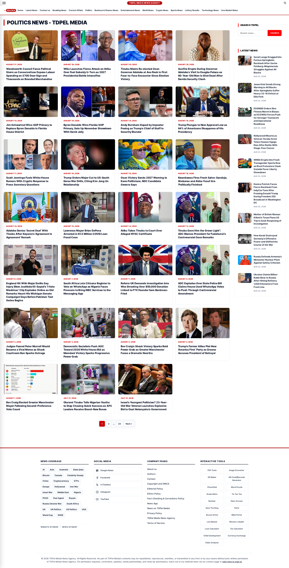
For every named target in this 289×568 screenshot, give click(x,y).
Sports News (177, 10)
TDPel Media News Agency (144, 3)
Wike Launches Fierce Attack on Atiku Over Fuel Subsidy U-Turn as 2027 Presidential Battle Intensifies (87, 72)
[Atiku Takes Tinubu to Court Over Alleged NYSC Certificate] (145, 207)
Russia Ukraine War (52, 503)
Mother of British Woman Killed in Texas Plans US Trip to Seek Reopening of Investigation (267, 219)
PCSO (45, 498)
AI (44, 469)
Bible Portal (237, 515)
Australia (63, 469)
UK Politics (56, 509)
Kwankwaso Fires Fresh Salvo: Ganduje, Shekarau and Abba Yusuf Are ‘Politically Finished (202, 181)
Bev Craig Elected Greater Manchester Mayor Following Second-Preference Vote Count (30, 406)
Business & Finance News (106, 10)
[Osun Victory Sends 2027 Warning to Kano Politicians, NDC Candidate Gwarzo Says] (145, 154)
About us (152, 469)
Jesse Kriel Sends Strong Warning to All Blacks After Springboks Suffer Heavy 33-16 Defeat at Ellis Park (267, 90)
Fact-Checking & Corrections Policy (165, 498)
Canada (58, 475)
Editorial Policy (155, 488)
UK (44, 509)
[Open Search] (285, 3)
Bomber (212, 501)
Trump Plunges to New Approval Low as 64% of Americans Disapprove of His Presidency (202, 128)
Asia (52, 469)
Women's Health (236, 522)
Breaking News (59, 10)
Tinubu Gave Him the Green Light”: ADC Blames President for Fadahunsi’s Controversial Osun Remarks (202, 234)
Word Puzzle (236, 487)
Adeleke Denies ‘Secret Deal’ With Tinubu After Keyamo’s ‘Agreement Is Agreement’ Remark (29, 234)
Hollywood (59, 486)
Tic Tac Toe (237, 494)
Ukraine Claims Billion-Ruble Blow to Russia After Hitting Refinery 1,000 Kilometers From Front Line (266, 280)
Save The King (212, 508)
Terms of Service (156, 523)
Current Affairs (76, 10)
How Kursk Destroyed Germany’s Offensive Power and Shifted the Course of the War (266, 240)
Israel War (47, 492)
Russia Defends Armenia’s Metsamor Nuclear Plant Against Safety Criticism (268, 259)
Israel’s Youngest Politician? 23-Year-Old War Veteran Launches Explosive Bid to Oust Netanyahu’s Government (144, 406)
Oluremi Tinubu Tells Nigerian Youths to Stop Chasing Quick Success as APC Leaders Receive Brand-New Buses (88, 406)
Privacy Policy (154, 513)
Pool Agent (58, 498)
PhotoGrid (212, 487)
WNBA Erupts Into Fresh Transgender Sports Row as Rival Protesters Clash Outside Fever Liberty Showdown (267, 166)
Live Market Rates (229, 10)
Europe (46, 486)
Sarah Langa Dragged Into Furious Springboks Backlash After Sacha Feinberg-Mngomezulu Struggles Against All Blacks (268, 65)
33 (119, 424)
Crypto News (162, 10)
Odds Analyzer (212, 542)
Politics (11, 10)
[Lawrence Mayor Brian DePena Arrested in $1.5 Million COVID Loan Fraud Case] (88, 207)
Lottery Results (192, 10)
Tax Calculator (236, 529)
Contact (151, 479)
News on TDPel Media (158, 508)
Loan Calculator (212, 529)
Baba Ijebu (78, 469)
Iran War (74, 486)
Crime (45, 481)
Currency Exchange (237, 536)
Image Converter (236, 470)
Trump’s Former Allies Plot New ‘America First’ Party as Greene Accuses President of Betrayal (197, 350)
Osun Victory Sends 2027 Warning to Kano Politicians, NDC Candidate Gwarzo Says (144, 181)
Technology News (210, 10)
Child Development (212, 536)
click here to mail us (232, 561)
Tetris (236, 508)
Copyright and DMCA (158, 483)
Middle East (63, 492)
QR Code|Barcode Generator (237, 478)
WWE (60, 515)
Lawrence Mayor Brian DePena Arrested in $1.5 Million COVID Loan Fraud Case (85, 234)
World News (148, 10)
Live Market (212, 522)
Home (20, 10)
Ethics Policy (154, 493)
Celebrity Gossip (75, 475)
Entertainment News (130, 10)
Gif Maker (212, 477)
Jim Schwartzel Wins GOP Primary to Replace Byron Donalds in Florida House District (29, 128)
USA (84, 509)
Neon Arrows (237, 501)
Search (274, 33)
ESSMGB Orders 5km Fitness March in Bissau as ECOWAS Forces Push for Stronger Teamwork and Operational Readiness (267, 116)
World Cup (48, 515)
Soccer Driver (212, 515)
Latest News (31, 10)
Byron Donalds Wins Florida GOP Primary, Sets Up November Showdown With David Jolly (87, 128)
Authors (151, 474)
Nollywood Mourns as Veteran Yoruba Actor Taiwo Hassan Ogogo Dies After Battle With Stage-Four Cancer (265, 141)
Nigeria (77, 492)
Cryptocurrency (61, 481)
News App (152, 503)
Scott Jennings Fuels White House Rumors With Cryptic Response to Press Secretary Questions (27, 181)
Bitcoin (46, 475)
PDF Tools (212, 470)
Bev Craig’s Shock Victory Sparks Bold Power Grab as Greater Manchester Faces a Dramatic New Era (144, 350)
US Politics (71, 509)
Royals (72, 498)
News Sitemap (69, 527)
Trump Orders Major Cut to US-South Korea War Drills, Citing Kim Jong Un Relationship (86, 181)
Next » (129, 424)
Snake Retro (212, 494)
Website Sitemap (50, 527)
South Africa (73, 503)
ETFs (76, 481)
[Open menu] (4, 3)
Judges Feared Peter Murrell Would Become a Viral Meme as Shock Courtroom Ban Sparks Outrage (28, 350)
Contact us (45, 10)
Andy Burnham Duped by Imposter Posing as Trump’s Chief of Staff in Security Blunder (142, 128)
